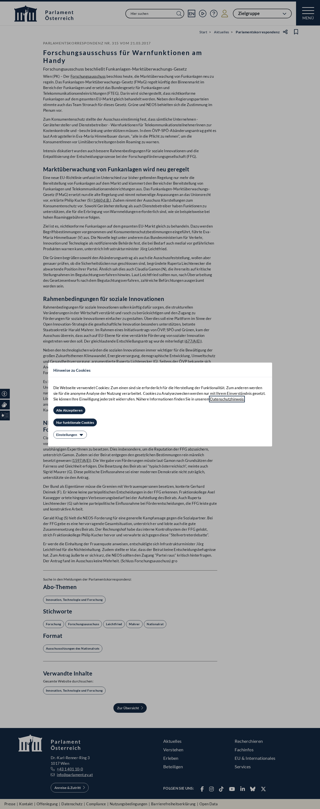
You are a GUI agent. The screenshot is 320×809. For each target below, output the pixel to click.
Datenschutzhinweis (227, 399)
